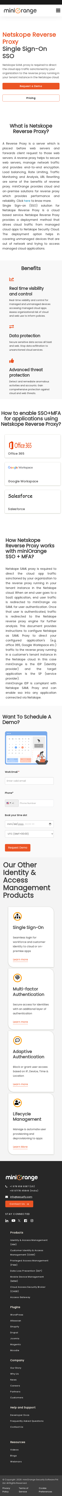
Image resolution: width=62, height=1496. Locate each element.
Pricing (31, 98)
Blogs (13, 1455)
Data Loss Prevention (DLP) (26, 1270)
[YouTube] (14, 1220)
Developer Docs (19, 1415)
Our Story (15, 1367)
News (13, 1379)
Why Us (14, 1373)
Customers (16, 1397)
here (27, 201)
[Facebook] (27, 1220)
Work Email (12, 772)
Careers (15, 1385)
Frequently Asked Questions (27, 1421)
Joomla (14, 1338)
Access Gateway (20, 1297)
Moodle (14, 1350)
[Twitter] (20, 1220)
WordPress (16, 1314)
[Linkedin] (8, 1220)
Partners (15, 1391)
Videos (14, 1449)
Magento (15, 1344)
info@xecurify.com (21, 1196)
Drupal (14, 1332)
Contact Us (18, 1204)
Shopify (14, 1326)
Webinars (16, 1461)
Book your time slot (16, 815)
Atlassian (15, 1320)
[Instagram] (33, 1220)
